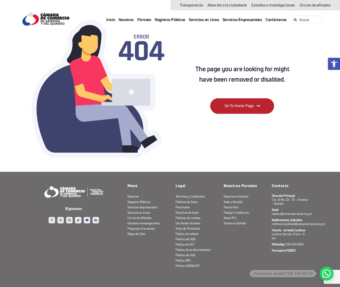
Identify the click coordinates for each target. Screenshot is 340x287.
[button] (327, 274)
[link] (334, 64)
